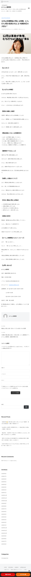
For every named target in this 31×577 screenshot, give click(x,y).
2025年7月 (3, 508)
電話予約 (7, 574)
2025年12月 (4, 495)
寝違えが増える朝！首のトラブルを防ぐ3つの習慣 (13, 328)
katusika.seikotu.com (14, 284)
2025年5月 (3, 514)
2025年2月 (3, 522)
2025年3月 (3, 519)
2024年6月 (3, 544)
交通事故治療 (23, 567)
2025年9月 (3, 503)
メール (3, 374)
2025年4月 (3, 517)
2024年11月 (4, 530)
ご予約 (25, 569)
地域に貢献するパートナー (16, 569)
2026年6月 (3, 479)
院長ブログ (7, 569)
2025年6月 (3, 511)
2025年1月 (3, 525)
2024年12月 (4, 527)
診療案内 (16, 567)
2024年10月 (4, 533)
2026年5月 (3, 481)
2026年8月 (3, 473)
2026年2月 (3, 489)
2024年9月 (3, 536)
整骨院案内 (10, 567)
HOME (5, 567)
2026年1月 (3, 492)
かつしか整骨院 (6, 7)
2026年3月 (3, 487)
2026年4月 (3, 484)
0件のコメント (22, 29)
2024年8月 (3, 538)
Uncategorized (5, 18)
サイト (2, 380)
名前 (3, 367)
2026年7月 (3, 476)
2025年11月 (4, 498)
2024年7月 (3, 541)
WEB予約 (22, 574)
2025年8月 (3, 506)
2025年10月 (4, 500)
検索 (2, 404)
